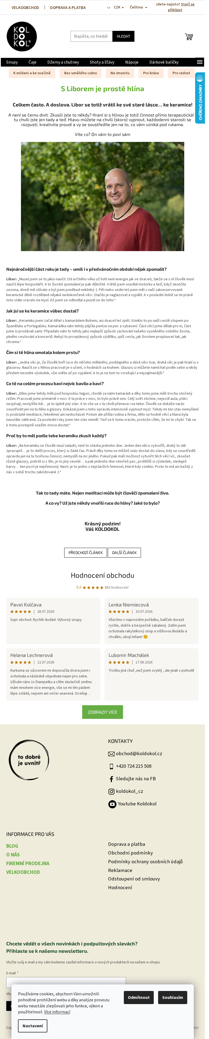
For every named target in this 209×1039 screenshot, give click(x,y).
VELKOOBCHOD (25, 8)
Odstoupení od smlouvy (134, 879)
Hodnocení (120, 887)
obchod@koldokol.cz (139, 753)
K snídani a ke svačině (32, 73)
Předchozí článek (86, 552)
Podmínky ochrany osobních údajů (145, 861)
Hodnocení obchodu (102, 575)
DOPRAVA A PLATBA (68, 8)
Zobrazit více (102, 712)
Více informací (57, 1012)
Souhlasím (172, 998)
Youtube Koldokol (137, 803)
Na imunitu (120, 73)
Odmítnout (139, 998)
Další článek (124, 552)
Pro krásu (151, 73)
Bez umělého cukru (80, 73)
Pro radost (181, 73)
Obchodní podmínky (130, 853)
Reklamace (120, 870)
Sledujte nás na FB (136, 778)
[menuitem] (12, 62)
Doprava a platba (126, 844)
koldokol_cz (129, 791)
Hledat (123, 36)
